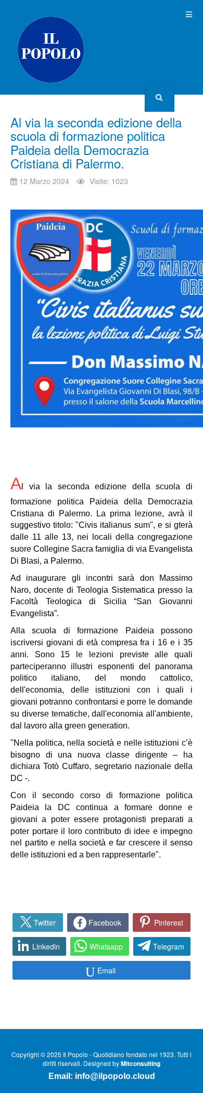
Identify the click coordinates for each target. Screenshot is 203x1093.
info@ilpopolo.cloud (115, 1076)
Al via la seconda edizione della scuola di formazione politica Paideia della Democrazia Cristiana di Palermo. (96, 142)
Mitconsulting (140, 1063)
